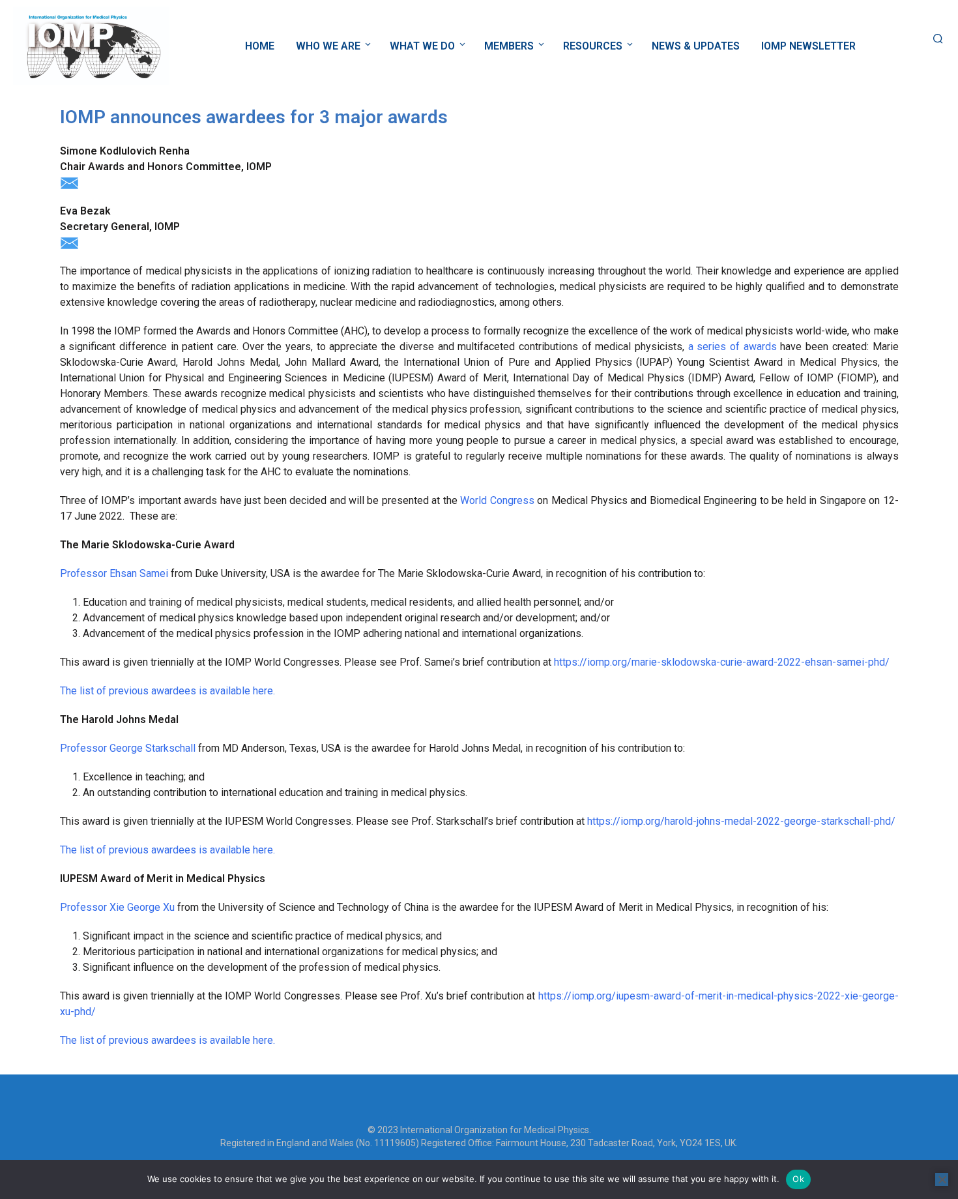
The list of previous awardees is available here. (167, 691)
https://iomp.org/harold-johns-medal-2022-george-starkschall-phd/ (741, 821)
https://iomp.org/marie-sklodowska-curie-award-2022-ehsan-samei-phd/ (722, 662)
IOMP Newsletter (808, 46)
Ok (798, 1179)
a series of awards (732, 346)
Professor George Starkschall (128, 748)
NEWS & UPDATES (696, 46)
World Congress (497, 500)
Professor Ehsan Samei (114, 573)
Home (259, 46)
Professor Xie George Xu (117, 907)
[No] (941, 1179)
